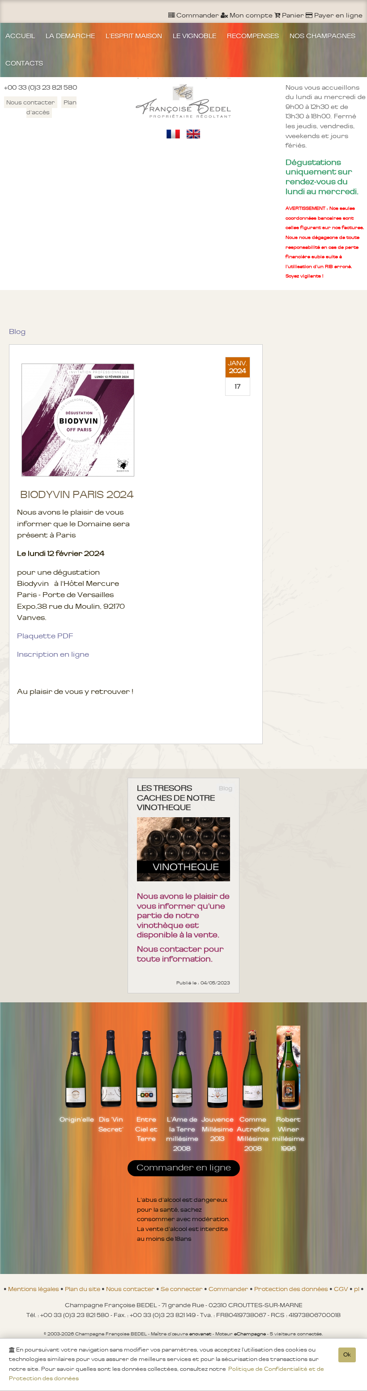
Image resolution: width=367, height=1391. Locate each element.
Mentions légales (34, 1288)
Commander (229, 1288)
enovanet (200, 1334)
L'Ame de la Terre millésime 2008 (182, 1134)
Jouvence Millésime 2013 (217, 1129)
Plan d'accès (51, 107)
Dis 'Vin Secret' (111, 1124)
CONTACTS (24, 63)
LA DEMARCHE (70, 36)
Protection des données (291, 1288)
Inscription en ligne (53, 654)
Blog (17, 331)
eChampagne (250, 1334)
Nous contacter (30, 102)
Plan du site (83, 1288)
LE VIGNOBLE (194, 36)
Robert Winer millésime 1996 (288, 1134)
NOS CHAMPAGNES (322, 36)
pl (357, 1288)
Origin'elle (76, 1119)
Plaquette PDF (45, 636)
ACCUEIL (20, 36)
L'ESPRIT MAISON (134, 36)
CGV (342, 1288)
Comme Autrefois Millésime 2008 (253, 1134)
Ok (347, 1355)
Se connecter (182, 1288)
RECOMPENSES (253, 36)
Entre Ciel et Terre (146, 1129)
